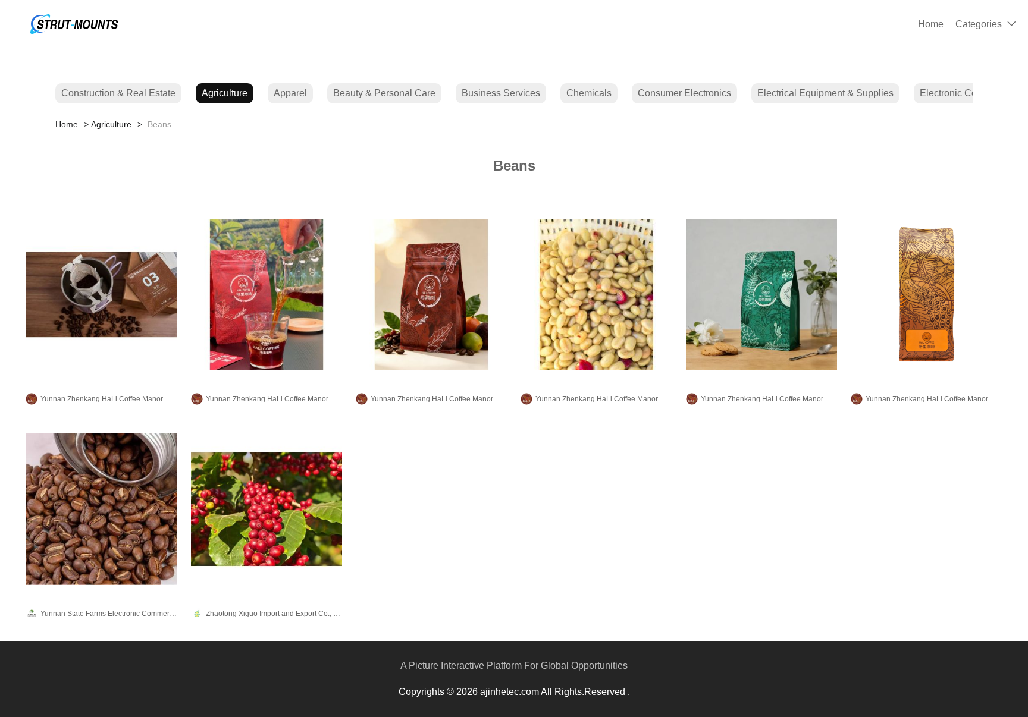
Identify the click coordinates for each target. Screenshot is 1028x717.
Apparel (290, 93)
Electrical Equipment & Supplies (825, 93)
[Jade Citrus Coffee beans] (761, 294)
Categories (978, 24)
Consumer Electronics (684, 93)
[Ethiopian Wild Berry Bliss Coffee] (266, 294)
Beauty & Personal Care (384, 93)
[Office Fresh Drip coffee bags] (101, 294)
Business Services (501, 93)
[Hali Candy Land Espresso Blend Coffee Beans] (926, 294)
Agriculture (224, 93)
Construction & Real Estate (118, 93)
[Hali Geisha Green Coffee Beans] (596, 294)
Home (931, 24)
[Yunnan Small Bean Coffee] (101, 508)
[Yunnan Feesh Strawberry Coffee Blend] (266, 508)
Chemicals (589, 93)
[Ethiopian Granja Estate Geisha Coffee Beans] (431, 294)
